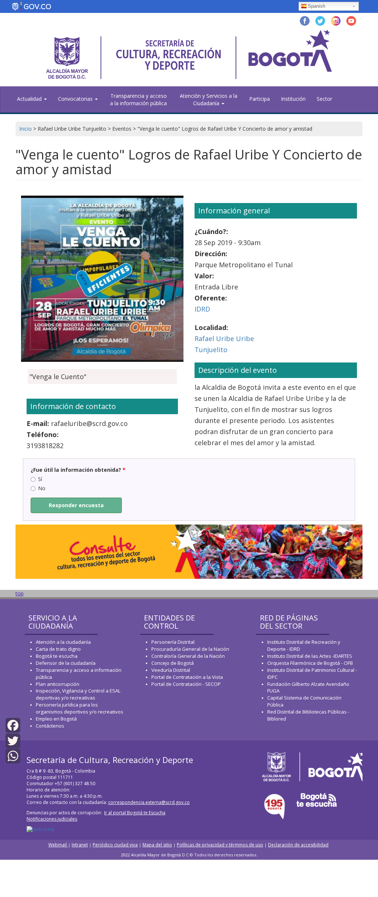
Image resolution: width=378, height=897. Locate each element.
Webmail (58, 845)
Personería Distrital (173, 642)
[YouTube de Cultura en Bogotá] (351, 20)
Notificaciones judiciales (52, 819)
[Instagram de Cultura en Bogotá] (336, 20)
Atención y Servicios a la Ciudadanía (208, 99)
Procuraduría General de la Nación (190, 649)
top (20, 593)
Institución (293, 98)
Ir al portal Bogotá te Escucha (134, 813)
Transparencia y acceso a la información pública (138, 99)
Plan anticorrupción (57, 684)
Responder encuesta (76, 505)
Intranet (80, 845)
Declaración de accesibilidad (298, 845)
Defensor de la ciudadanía (66, 663)
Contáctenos (50, 725)
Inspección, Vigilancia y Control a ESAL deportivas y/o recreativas (78, 694)
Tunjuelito (211, 349)
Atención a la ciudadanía (63, 642)
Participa (259, 98)
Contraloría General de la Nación (188, 656)
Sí (40, 478)
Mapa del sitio (157, 845)
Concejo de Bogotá (172, 663)
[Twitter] (13, 739)
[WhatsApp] (13, 755)
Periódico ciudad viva (115, 845)
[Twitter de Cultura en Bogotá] (320, 20)
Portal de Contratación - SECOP (186, 684)
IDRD (202, 309)
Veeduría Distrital (170, 670)
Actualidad (30, 98)
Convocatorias (76, 98)
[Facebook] (13, 724)
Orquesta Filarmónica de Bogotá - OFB (310, 663)
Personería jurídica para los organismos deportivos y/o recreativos (79, 708)
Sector (324, 98)
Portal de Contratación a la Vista (187, 677)
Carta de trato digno (58, 649)
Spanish (316, 6)
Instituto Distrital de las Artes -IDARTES (310, 656)
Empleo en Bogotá (56, 718)
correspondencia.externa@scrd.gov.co (149, 802)
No (41, 488)
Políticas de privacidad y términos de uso (220, 845)
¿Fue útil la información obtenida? (78, 469)
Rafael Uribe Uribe (224, 338)
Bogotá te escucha (57, 656)
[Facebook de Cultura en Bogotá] (305, 20)
